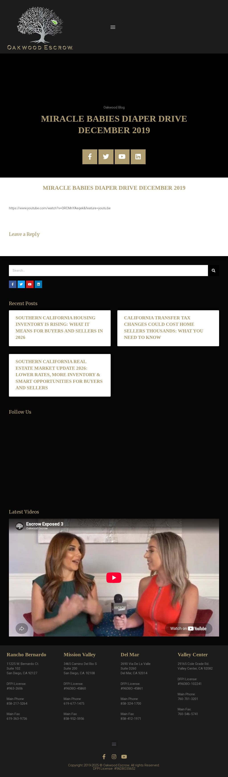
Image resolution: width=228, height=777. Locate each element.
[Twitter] (105, 156)
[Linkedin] (138, 156)
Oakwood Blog (114, 107)
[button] (113, 27)
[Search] (213, 270)
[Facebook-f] (89, 156)
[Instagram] (114, 756)
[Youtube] (122, 156)
